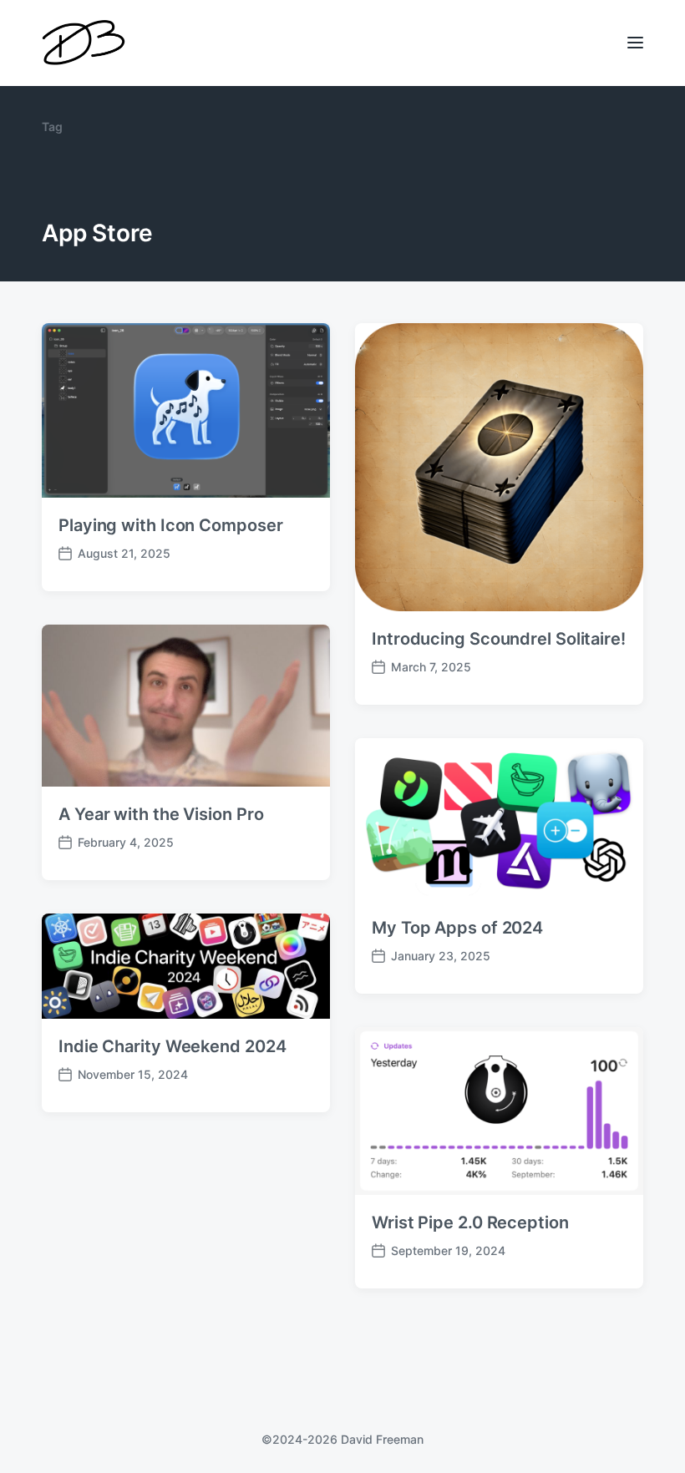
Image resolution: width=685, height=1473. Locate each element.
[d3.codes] (83, 43)
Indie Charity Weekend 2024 (172, 1046)
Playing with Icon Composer (170, 525)
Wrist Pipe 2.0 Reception (470, 1222)
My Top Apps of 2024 (457, 928)
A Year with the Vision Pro (160, 814)
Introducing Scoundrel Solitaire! (499, 639)
